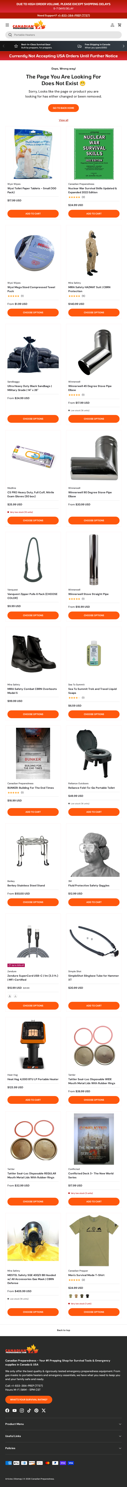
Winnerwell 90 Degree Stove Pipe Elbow (90, 494)
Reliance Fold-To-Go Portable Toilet (91, 788)
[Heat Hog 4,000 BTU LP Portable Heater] (33, 1045)
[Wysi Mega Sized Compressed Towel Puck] (33, 253)
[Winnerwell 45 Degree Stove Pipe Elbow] (94, 351)
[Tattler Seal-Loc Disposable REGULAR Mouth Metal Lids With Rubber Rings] (33, 1139)
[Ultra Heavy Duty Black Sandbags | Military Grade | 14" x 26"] (33, 351)
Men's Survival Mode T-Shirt (86, 1275)
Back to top (63, 1330)
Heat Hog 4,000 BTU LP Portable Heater (33, 1079)
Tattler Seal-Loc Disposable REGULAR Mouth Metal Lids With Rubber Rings (31, 1175)
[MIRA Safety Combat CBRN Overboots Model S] (33, 654)
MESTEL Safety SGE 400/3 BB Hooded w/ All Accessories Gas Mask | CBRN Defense (31, 1279)
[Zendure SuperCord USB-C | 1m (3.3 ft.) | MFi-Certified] (33, 941)
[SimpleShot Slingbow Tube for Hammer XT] (94, 941)
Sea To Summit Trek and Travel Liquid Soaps (92, 691)
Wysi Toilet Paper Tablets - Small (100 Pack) (31, 190)
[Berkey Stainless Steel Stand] (33, 851)
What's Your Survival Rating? (28, 1399)
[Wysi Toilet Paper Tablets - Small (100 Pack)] (33, 154)
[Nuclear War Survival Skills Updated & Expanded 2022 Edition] (94, 154)
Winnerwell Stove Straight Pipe (88, 594)
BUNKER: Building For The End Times (30, 788)
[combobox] (63, 34)
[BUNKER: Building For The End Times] (33, 753)
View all (63, 120)
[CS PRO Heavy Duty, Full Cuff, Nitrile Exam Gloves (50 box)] (33, 458)
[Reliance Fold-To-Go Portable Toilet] (94, 753)
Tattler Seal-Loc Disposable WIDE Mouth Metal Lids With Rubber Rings (91, 1081)
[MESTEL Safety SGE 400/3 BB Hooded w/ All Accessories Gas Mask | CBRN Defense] (33, 1240)
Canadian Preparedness (42, 1479)
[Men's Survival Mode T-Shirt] (94, 1240)
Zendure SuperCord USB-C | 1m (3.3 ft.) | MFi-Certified (32, 977)
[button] (119, 25)
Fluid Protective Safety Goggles (88, 885)
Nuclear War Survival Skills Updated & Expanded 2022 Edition (92, 190)
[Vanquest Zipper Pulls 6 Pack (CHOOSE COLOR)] (33, 559)
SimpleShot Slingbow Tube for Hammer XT (93, 977)
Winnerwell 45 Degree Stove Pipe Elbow (90, 388)
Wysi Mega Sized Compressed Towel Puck (31, 289)
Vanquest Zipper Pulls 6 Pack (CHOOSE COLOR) (32, 596)
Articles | (9, 1479)
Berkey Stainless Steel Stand (26, 885)
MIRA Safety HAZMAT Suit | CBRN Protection (89, 289)
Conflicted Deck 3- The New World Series (90, 1175)
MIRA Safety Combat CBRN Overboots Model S (32, 691)
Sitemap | (18, 1479)
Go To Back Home (63, 107)
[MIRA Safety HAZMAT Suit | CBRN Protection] (94, 253)
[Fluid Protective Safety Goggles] (94, 851)
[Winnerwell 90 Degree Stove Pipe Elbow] (94, 458)
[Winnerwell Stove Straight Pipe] (94, 559)
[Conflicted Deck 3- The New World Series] (94, 1139)
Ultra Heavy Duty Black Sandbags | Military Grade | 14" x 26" (29, 388)
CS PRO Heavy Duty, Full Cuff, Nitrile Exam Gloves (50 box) (30, 494)
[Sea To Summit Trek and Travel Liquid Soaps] (94, 654)
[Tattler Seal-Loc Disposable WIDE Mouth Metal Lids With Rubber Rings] (94, 1045)
